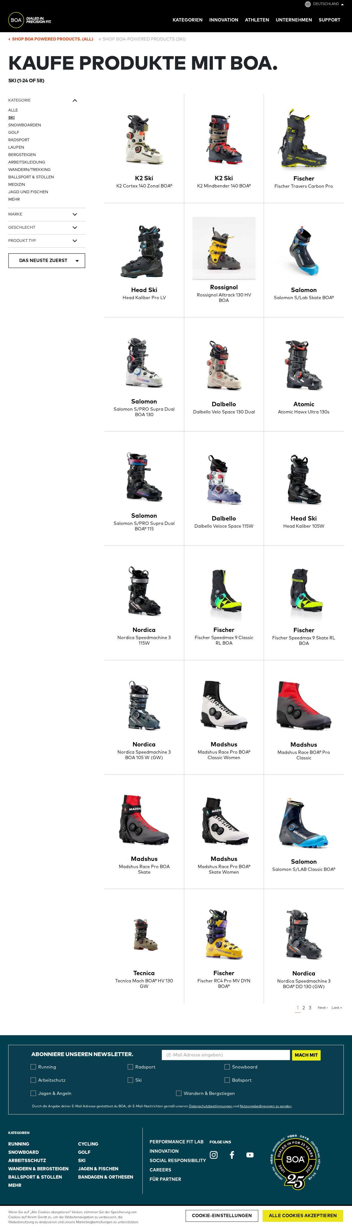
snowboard (23, 1152)
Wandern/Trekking (29, 170)
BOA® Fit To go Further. (42, 21)
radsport (18, 140)
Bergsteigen (22, 155)
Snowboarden (24, 125)
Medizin (16, 185)
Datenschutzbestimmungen (210, 1106)
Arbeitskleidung (26, 162)
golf (84, 1152)
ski (82, 1161)
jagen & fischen (98, 1169)
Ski (11, 118)
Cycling (88, 1144)
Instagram (214, 1155)
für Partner (165, 1179)
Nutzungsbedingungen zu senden (265, 1106)
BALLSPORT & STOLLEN (31, 177)
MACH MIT (306, 1055)
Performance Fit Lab (177, 1142)
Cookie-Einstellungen (222, 1216)
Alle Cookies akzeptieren (303, 1216)
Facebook (232, 1155)
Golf (13, 133)
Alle (13, 110)
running (18, 1144)
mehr (14, 199)
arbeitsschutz (27, 1161)
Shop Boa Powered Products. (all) (52, 39)
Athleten (257, 20)
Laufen (16, 147)
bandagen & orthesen (105, 1177)
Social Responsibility (178, 1161)
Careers (160, 1170)
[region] (176, 1219)
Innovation (164, 1151)
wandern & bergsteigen (38, 1169)
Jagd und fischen (28, 192)
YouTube (250, 1155)
